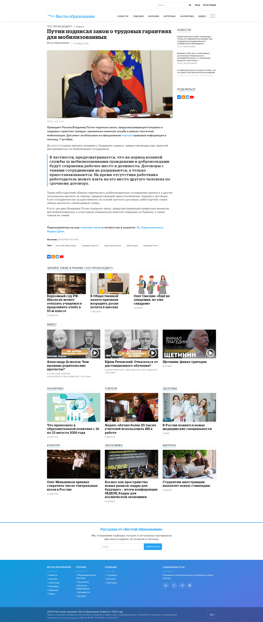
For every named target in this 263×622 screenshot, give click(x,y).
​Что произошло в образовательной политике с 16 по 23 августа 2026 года (73, 428)
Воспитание (190, 63)
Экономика (83, 581)
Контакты (111, 578)
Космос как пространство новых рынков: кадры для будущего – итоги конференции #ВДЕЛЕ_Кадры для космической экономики (131, 489)
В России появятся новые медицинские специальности (187, 427)
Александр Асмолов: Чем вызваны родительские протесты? (68, 365)
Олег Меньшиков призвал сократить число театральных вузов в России (72, 485)
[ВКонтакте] (49, 256)
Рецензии (53, 589)
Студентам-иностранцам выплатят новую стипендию (186, 484)
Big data (81, 595)
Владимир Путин (151, 245)
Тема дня (138, 16)
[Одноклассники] (53, 256)
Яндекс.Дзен (55, 231)
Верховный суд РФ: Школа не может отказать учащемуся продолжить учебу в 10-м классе (64, 303)
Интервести (83, 592)
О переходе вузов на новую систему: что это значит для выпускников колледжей (196, 71)
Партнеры (111, 582)
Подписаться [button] (153, 547)
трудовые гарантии (90, 245)
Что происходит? (59, 26)
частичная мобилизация (65, 245)
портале (127, 135)
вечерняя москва (68, 239)
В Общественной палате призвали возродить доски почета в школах (104, 301)
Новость (80, 26)
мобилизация (132, 245)
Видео (202, 16)
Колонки (153, 16)
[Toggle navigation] (213, 16)
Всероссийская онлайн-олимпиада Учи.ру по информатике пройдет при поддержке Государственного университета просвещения (194, 40)
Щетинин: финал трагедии (185, 362)
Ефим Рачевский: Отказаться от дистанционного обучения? (131, 363)
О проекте (111, 574)
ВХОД (197, 5)
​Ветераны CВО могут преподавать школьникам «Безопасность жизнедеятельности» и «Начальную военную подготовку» (193, 56)
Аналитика (187, 16)
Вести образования (58, 43)
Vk (138, 227)
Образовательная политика (86, 576)
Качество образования (201, 75)
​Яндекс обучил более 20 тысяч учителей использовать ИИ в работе (130, 428)
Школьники (189, 46)
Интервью (170, 16)
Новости (122, 16)
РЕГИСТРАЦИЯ (209, 5)
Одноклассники (152, 227)
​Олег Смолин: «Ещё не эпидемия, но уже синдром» (152, 299)
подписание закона (112, 245)
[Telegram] (57, 256)
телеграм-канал (90, 227)
